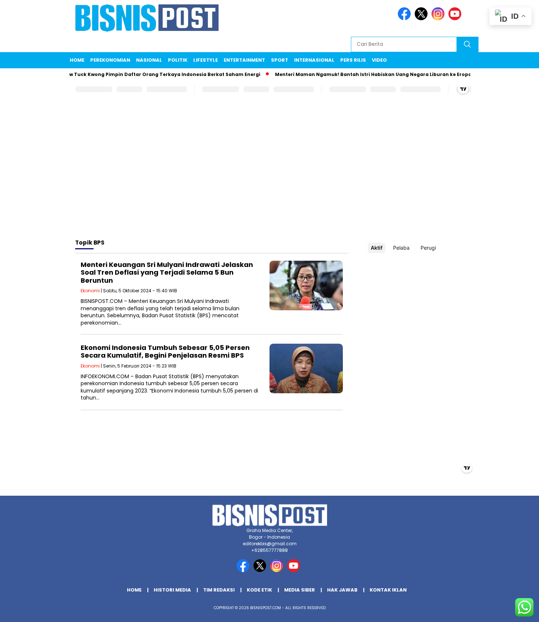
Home (77, 60)
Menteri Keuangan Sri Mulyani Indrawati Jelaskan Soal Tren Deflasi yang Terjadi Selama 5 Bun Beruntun (167, 272)
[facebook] (405, 18)
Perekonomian (110, 60)
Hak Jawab (342, 589)
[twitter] (422, 18)
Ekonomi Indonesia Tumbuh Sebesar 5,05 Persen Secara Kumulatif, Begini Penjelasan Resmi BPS (165, 351)
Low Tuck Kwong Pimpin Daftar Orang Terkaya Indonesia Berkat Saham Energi (153, 74)
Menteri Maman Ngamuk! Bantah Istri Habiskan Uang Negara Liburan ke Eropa (364, 74)
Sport (279, 60)
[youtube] (456, 18)
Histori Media (172, 589)
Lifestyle (205, 60)
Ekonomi (90, 291)
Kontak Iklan (388, 589)
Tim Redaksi (219, 589)
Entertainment (244, 60)
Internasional (314, 60)
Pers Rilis (353, 60)
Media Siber (299, 589)
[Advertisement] (269, 174)
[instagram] (439, 18)
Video (379, 60)
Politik (177, 60)
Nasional (149, 60)
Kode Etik (259, 589)
